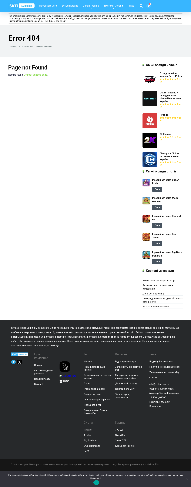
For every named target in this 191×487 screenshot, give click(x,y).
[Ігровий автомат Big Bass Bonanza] (146, 258)
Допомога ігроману (153, 293)
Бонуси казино (70, 5)
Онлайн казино (91, 5)
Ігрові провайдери (94, 388)
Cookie (153, 377)
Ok (96, 482)
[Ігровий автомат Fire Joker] (146, 239)
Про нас (38, 365)
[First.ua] (150, 127)
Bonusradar (155, 406)
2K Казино (165, 134)
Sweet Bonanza (92, 445)
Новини (88, 361)
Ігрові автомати (48, 5)
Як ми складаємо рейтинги (43, 372)
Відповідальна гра (125, 361)
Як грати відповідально (156, 306)
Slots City (120, 435)
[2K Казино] (150, 146)
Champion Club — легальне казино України (169, 156)
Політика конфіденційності (164, 366)
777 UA (119, 429)
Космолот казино (125, 445)
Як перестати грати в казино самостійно (158, 287)
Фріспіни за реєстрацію (97, 399)
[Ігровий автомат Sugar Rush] (146, 185)
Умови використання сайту (164, 372)
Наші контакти (42, 378)
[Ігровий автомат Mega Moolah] (146, 203)
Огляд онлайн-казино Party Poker (171, 75)
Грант (87, 383)
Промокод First (92, 405)
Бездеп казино (92, 394)
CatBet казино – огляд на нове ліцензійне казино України (170, 97)
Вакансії (38, 384)
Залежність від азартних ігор (159, 280)
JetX (86, 451)
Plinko (131, 5)
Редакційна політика (160, 361)
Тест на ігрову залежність (123, 396)
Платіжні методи (113, 5)
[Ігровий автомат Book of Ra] (146, 221)
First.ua (164, 114)
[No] (187, 479)
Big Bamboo (90, 440)
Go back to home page (35, 74)
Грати (157, 189)
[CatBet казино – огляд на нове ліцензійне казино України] (150, 105)
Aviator (87, 435)
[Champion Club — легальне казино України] (150, 166)
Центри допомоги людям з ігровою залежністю (162, 300)
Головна (13, 46)
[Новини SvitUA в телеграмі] (148, 6)
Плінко (88, 429)
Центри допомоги (125, 388)
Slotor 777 (120, 440)
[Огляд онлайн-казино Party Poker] (150, 86)
